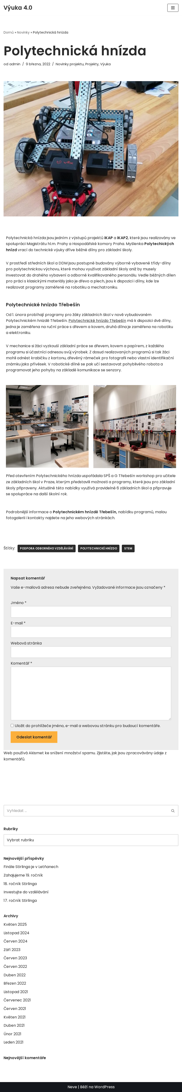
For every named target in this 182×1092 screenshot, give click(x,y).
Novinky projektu (70, 64)
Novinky (23, 32)
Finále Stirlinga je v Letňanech (31, 866)
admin (14, 64)
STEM (128, 548)
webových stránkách (94, 518)
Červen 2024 (15, 941)
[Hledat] (173, 810)
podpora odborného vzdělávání (46, 548)
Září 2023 (12, 949)
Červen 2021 (15, 1008)
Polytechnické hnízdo (98, 548)
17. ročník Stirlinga (20, 900)
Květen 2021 (15, 1017)
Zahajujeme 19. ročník (23, 875)
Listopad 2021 (16, 992)
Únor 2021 (12, 1034)
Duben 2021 (14, 1025)
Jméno (19, 602)
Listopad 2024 (16, 933)
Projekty (92, 64)
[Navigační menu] (172, 8)
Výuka (105, 64)
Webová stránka (26, 643)
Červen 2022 (15, 966)
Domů (9, 32)
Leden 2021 (13, 1042)
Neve (72, 1087)
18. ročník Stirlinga (20, 883)
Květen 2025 (15, 924)
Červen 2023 (15, 958)
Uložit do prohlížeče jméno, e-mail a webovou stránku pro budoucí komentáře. (87, 725)
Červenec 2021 (17, 1000)
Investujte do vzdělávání (26, 892)
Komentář (21, 663)
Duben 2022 (15, 975)
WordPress (104, 1087)
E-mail (18, 623)
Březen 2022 (15, 983)
